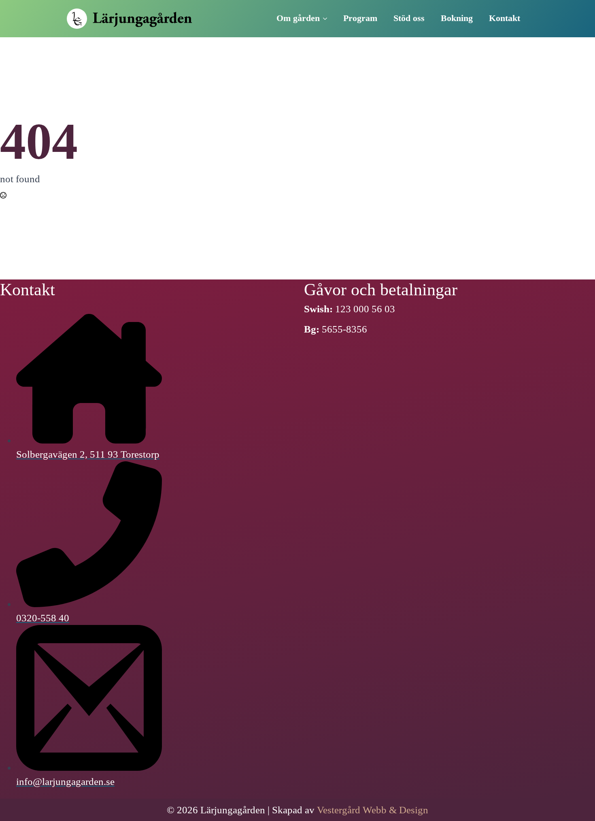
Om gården (298, 18)
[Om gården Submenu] (327, 18)
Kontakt (504, 18)
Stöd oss (409, 18)
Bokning (457, 18)
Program (360, 18)
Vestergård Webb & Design (372, 809)
